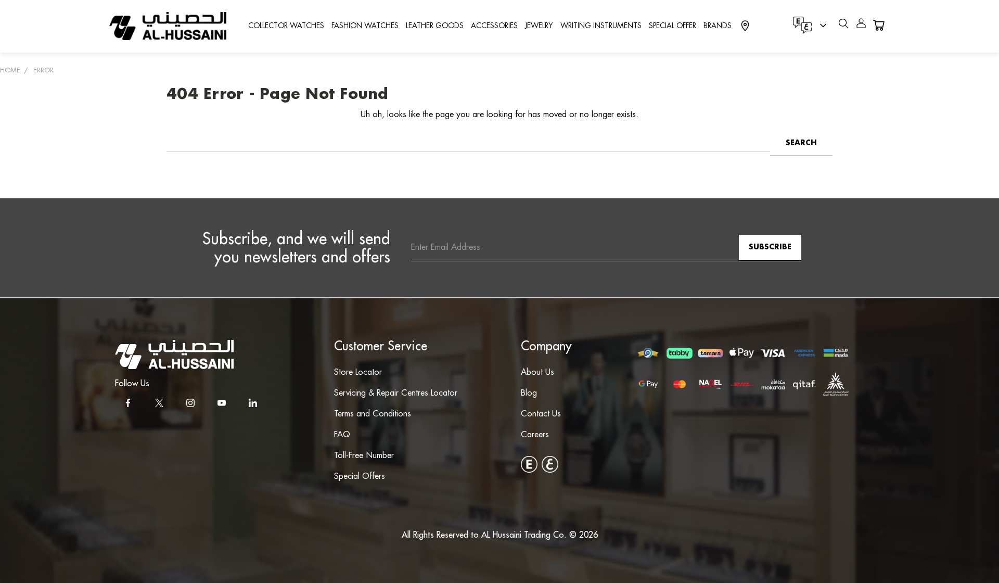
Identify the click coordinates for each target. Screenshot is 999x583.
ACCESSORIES (494, 26)
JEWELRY (539, 26)
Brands (717, 26)
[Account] (861, 25)
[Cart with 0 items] (879, 25)
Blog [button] (529, 393)
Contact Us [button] (541, 414)
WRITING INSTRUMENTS (601, 26)
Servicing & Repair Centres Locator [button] (395, 393)
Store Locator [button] (358, 372)
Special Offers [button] (359, 476)
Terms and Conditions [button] (372, 414)
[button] (174, 354)
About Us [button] (537, 372)
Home (10, 70)
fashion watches (365, 26)
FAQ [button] (342, 434)
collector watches (286, 26)
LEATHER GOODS (435, 26)
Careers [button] (535, 434)
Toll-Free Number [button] (364, 455)
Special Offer (672, 26)
